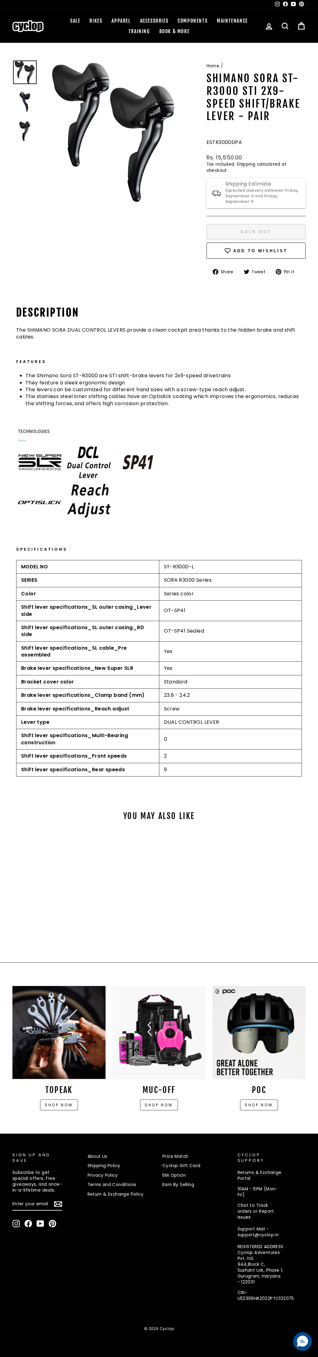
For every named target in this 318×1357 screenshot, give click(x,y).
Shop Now (159, 1105)
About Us (97, 1156)
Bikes (95, 21)
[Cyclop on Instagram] (16, 1223)
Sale (75, 21)
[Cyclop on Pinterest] (52, 1223)
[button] (302, 1341)
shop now (259, 1105)
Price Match (175, 1156)
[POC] (259, 1032)
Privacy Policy (103, 1175)
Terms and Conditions (112, 1185)
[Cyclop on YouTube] (40, 1223)
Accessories (154, 21)
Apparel (120, 21)
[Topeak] (59, 1032)
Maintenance (232, 21)
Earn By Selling (178, 1185)
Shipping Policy (104, 1166)
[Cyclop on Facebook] (28, 1223)
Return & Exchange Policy (116, 1194)
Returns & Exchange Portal (260, 1175)
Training (139, 31)
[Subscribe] (58, 1204)
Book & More (174, 31)
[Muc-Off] (159, 1032)
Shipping (246, 164)
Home (213, 66)
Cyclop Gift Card (181, 1166)
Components (192, 21)
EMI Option (174, 1175)
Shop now (59, 1105)
